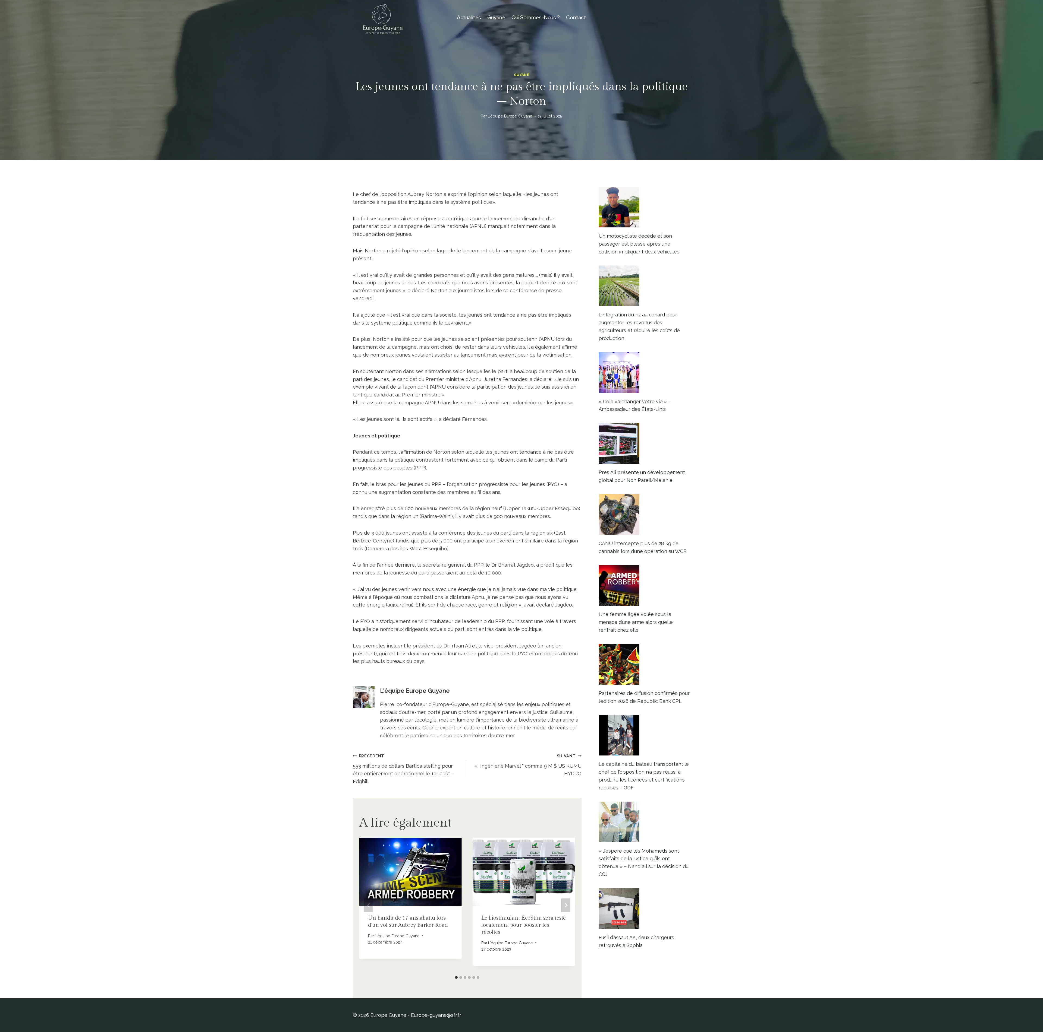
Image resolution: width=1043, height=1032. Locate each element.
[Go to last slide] (368, 905)
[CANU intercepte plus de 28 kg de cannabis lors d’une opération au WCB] (644, 514)
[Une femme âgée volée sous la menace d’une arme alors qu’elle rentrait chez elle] (644, 585)
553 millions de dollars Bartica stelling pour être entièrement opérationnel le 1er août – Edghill (403, 769)
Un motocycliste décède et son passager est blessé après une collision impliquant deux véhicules (639, 244)
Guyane (496, 17)
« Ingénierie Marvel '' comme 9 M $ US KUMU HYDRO (528, 765)
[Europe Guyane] (383, 17)
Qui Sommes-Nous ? (535, 17)
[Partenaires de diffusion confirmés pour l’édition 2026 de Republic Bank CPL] (644, 664)
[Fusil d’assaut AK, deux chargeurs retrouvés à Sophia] (644, 908)
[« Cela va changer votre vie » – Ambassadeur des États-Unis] (644, 372)
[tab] (456, 977)
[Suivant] (565, 905)
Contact (576, 17)
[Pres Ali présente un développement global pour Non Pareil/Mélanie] (644, 443)
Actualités (469, 17)
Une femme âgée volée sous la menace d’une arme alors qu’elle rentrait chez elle (636, 622)
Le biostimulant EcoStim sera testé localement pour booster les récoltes (523, 925)
